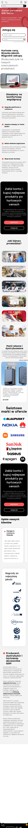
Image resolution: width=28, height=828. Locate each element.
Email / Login (8, 35)
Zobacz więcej (23, 360)
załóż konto (14, 222)
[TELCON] (6, 2)
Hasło (6, 39)
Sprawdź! (5, 399)
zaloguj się (14, 228)
